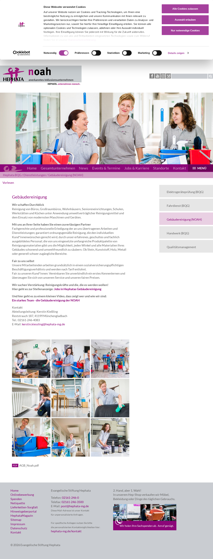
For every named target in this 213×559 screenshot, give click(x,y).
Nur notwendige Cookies (185, 30)
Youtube (157, 76)
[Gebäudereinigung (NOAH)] (41, 84)
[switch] (96, 53)
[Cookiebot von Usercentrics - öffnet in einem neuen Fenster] (21, 53)
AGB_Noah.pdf (29, 465)
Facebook (151, 76)
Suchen (210, 76)
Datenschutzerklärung (82, 40)
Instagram (162, 76)
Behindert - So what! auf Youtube (168, 76)
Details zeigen (176, 53)
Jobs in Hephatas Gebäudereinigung (77, 289)
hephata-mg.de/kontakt (66, 531)
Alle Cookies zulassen (185, 8)
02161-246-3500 (73, 502)
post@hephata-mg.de (75, 506)
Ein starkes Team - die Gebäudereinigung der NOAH (46, 300)
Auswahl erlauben (185, 19)
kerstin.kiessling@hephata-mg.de (43, 324)
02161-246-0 (70, 497)
